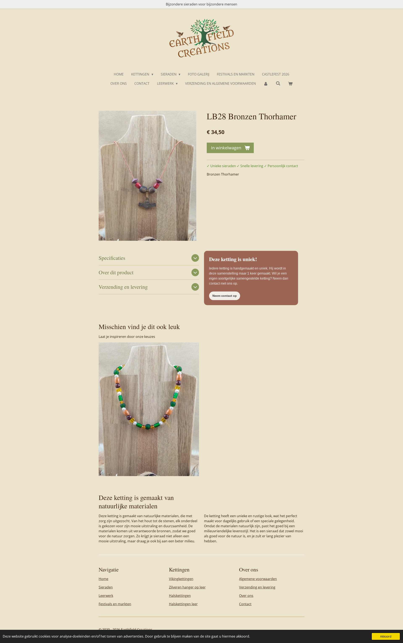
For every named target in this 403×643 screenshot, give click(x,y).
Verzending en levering (257, 587)
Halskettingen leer (183, 604)
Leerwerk (106, 595)
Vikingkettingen (181, 579)
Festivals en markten (115, 604)
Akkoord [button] (385, 636)
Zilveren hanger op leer (187, 587)
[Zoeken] (278, 83)
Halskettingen (180, 595)
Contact (245, 604)
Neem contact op (224, 295)
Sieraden (106, 587)
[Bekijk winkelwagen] (290, 83)
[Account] (266, 83)
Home (103, 579)
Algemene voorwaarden (258, 579)
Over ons (246, 595)
